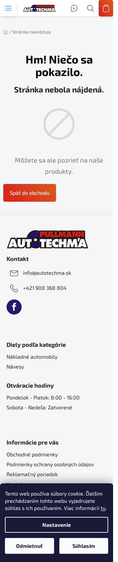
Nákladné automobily (32, 356)
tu (103, 508)
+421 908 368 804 (45, 288)
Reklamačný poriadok (32, 474)
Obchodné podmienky (32, 454)
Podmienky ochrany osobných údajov (50, 464)
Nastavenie (56, 525)
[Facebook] (14, 307)
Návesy (15, 366)
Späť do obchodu (29, 193)
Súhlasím (83, 546)
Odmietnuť (29, 546)
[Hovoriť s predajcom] (74, 8)
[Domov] (5, 32)
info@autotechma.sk (47, 272)
